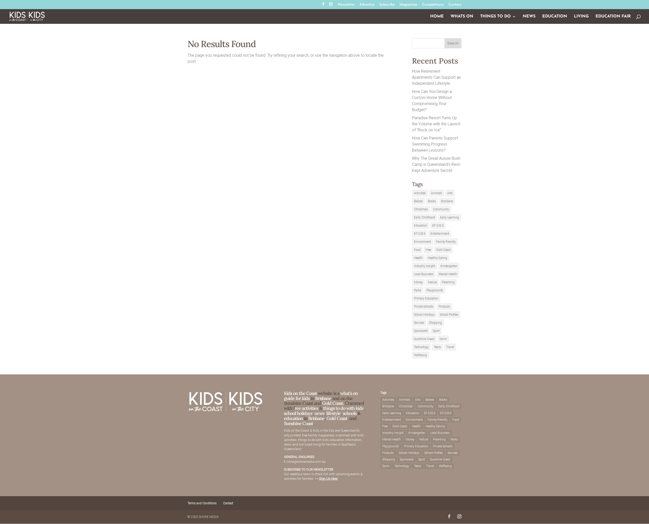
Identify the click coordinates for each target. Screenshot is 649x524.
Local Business (424, 274)
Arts (450, 193)
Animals (436, 193)
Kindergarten (448, 266)
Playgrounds (434, 290)
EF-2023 (438, 225)
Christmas (421, 209)
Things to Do (495, 16)
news (319, 413)
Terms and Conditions (202, 503)
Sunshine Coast (424, 339)
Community (441, 209)
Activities (420, 193)
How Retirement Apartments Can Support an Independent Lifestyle (436, 77)
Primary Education (426, 298)
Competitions (433, 5)
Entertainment (439, 233)
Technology (421, 347)
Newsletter (346, 5)
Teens (437, 347)
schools (349, 413)
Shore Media (209, 517)
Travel (450, 347)
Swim (443, 339)
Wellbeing (420, 355)
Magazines (408, 5)
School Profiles (449, 314)
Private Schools (424, 306)
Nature (432, 282)
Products (444, 306)
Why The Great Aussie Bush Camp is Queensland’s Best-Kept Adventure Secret (436, 164)
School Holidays (424, 314)
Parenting (448, 282)
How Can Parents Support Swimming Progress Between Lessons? (435, 144)
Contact (454, 5)
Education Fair (613, 16)
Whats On (461, 16)
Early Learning (449, 217)
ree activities (306, 408)
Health (418, 258)
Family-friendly (446, 242)
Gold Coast (443, 250)
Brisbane (447, 201)
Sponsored (421, 331)
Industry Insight (424, 266)
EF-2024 (419, 233)
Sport (436, 331)
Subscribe (387, 5)
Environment (422, 242)
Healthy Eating (437, 258)
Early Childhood (424, 217)
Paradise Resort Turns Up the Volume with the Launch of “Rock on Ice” (436, 123)
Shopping (435, 323)
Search (453, 43)
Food (417, 250)
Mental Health (448, 274)
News (529, 16)
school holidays (298, 413)
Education (554, 16)
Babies (418, 201)
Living (581, 16)
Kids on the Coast (300, 393)
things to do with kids (343, 408)
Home (437, 16)
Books (432, 201)
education (294, 418)
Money (418, 282)
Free (428, 250)
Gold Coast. (332, 403)
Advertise (366, 5)
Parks (417, 290)
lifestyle (333, 413)
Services (419, 323)
